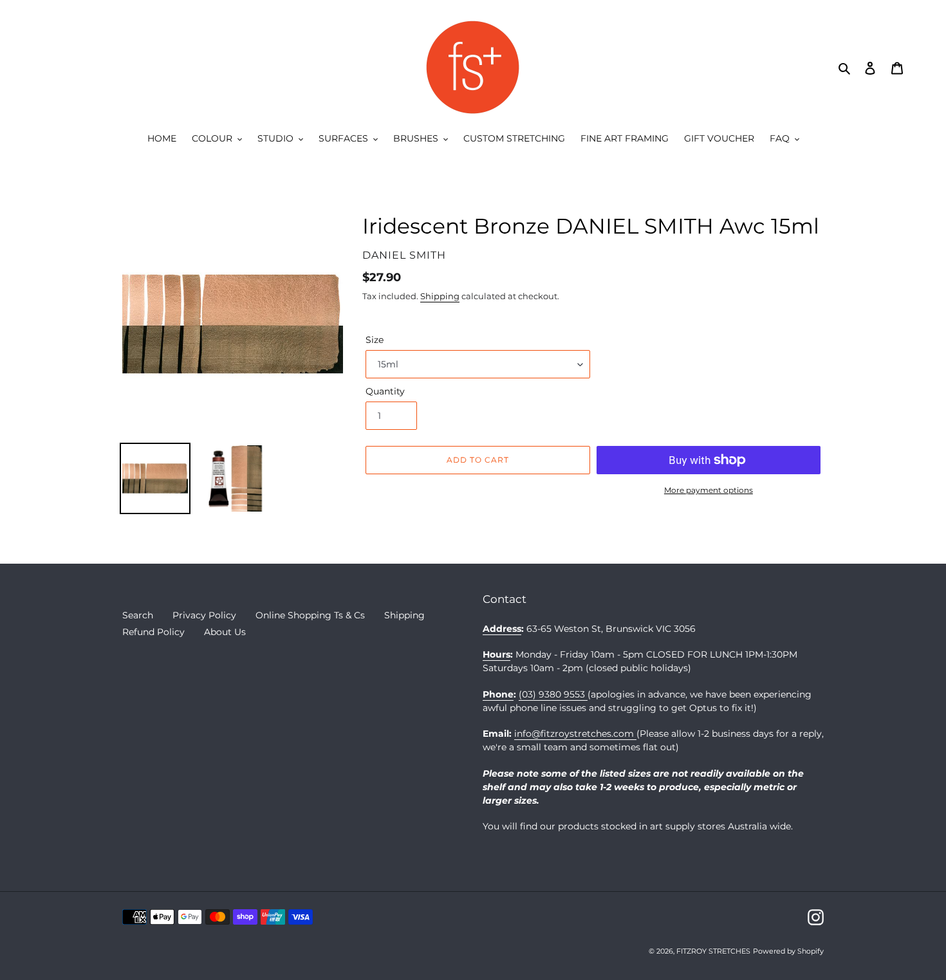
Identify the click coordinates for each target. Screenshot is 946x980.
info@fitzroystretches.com (575, 733)
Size (375, 340)
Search (137, 615)
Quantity (385, 391)
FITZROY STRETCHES (713, 951)
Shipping (439, 296)
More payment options (708, 490)
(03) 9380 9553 (553, 694)
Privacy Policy (204, 615)
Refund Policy (153, 632)
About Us (225, 632)
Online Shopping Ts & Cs (310, 615)
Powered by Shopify (788, 951)
